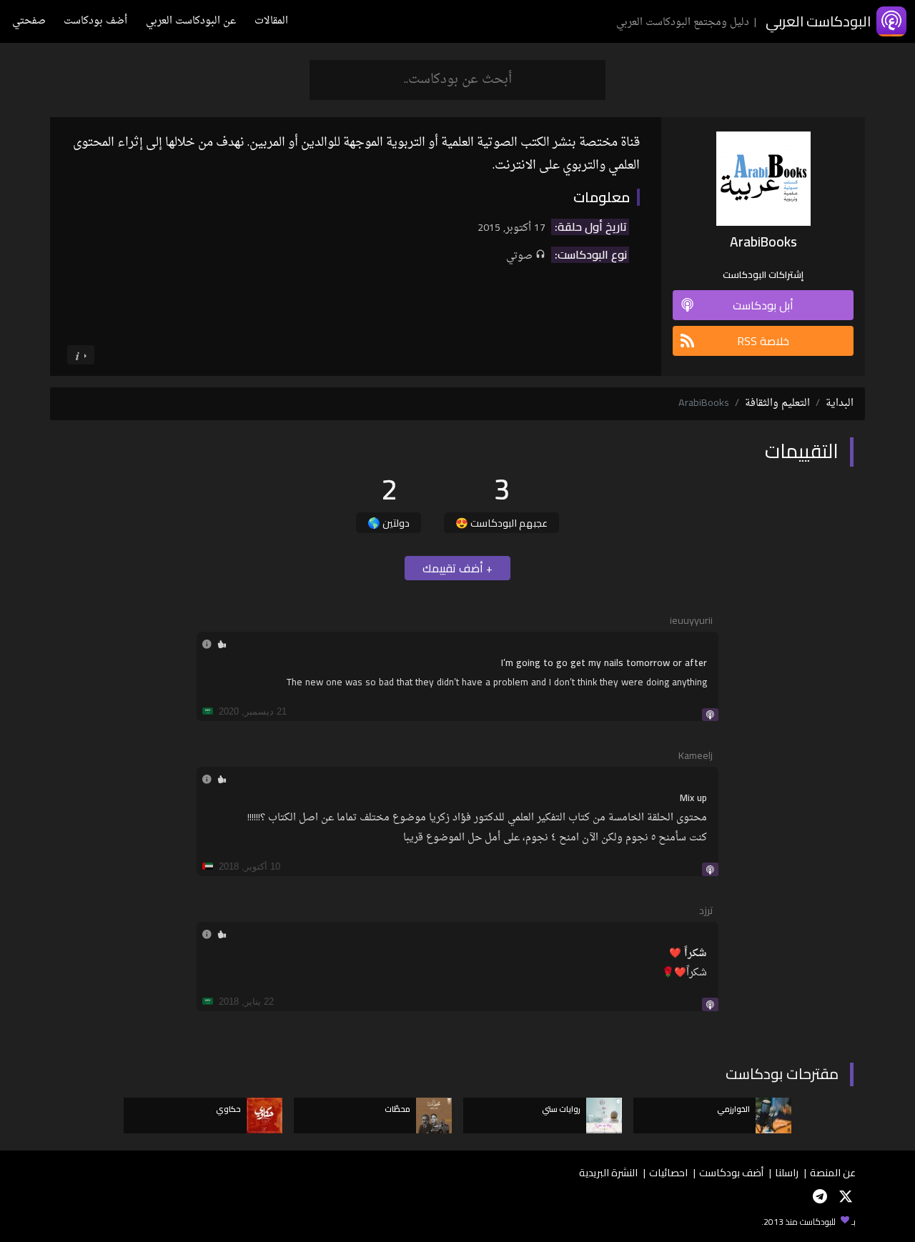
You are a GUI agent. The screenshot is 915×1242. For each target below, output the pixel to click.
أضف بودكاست (95, 21)
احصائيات (668, 1172)
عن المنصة (833, 1172)
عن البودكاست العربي (191, 21)
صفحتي (29, 21)
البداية (840, 403)
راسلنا (786, 1172)
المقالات (271, 21)
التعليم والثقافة (777, 403)
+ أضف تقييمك (457, 568)
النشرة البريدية (608, 1172)
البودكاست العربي (818, 21)
